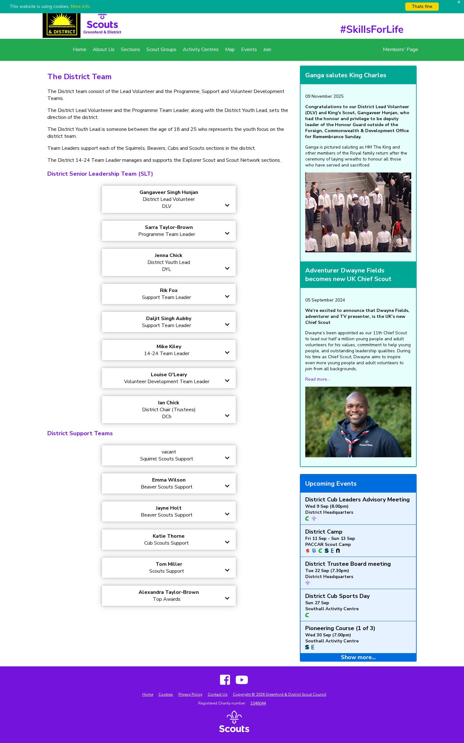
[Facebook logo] (223, 680)
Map (230, 49)
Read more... (317, 379)
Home (79, 49)
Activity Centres (201, 49)
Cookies (165, 694)
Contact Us (218, 694)
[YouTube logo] (239, 680)
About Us (104, 49)
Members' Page (400, 49)
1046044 (258, 703)
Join (267, 49)
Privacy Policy (190, 694)
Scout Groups (161, 49)
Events (249, 49)
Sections (130, 49)
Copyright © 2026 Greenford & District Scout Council (279, 694)
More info (80, 6)
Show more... (358, 657)
